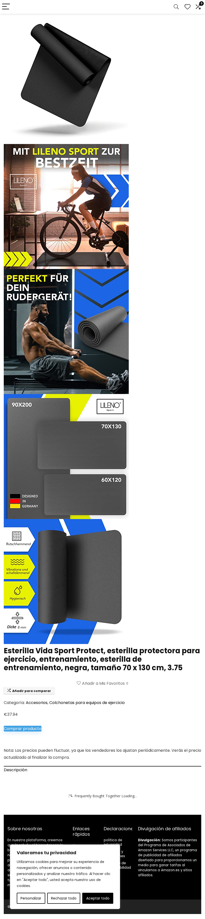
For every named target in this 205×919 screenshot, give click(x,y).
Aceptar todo (98, 898)
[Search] (176, 7)
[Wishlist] (187, 7)
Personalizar (30, 898)
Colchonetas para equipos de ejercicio (87, 703)
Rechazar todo (63, 898)
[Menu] (6, 7)
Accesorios (37, 703)
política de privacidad (113, 842)
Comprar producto (23, 729)
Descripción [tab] (15, 770)
